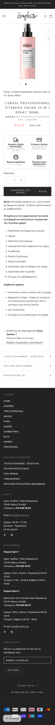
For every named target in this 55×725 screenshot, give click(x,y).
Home (6, 91)
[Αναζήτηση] (45, 16)
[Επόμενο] (34, 84)
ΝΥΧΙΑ (7, 421)
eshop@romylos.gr (19, 515)
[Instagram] (12, 534)
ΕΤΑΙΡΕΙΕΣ (9, 406)
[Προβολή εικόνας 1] (26, 84)
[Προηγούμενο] (20, 84)
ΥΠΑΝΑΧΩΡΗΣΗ (12, 478)
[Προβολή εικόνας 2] (29, 84)
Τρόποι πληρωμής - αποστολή (24, 356)
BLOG (6, 436)
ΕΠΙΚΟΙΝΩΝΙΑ (11, 447)
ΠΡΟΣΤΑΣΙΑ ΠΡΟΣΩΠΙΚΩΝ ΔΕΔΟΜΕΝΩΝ (24, 484)
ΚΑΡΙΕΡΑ (8, 441)
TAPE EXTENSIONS (13, 411)
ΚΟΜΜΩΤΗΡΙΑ (11, 431)
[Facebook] (5, 534)
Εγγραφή (13, 670)
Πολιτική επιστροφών (18, 366)
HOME (7, 401)
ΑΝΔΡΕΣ (8, 426)
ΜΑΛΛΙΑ (8, 416)
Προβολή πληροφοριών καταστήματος (24, 342)
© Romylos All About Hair (28, 692)
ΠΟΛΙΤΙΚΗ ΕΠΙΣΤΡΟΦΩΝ (16, 468)
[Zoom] (48, 31)
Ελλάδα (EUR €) (26, 686)
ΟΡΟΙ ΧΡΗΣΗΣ (11, 473)
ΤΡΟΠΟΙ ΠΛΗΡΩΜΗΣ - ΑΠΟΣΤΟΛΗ (21, 463)
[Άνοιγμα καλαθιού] (51, 16)
